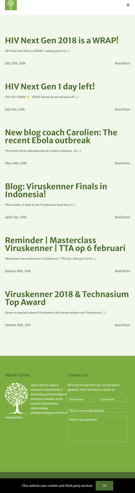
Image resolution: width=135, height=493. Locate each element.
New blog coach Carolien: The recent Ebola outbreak (61, 136)
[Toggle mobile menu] (128, 5)
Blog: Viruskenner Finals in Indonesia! (56, 190)
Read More (122, 63)
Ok (104, 486)
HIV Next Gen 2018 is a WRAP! (62, 40)
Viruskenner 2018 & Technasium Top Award (67, 298)
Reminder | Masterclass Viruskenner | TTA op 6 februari (65, 244)
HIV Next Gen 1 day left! (50, 87)
